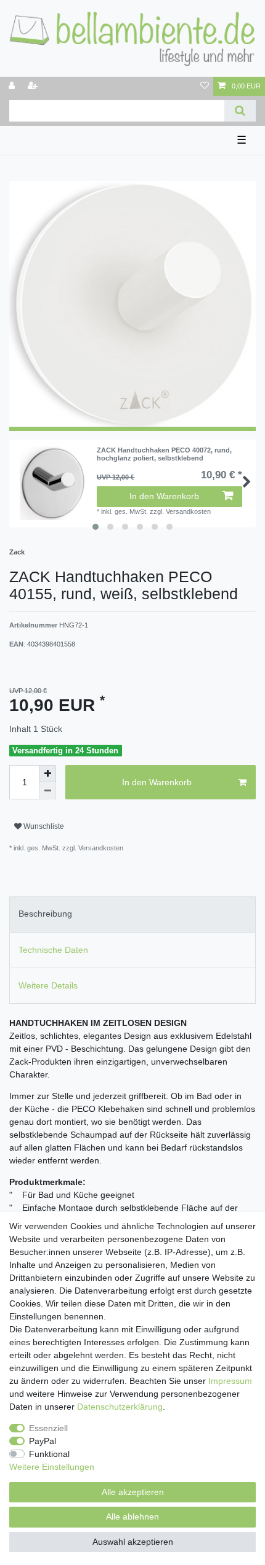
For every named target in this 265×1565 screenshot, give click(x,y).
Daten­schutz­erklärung (120, 1407)
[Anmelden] (13, 86)
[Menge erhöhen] (47, 773)
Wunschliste (43, 826)
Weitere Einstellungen (51, 1467)
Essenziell (48, 1428)
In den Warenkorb (164, 496)
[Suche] (240, 111)
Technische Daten (53, 950)
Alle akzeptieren (133, 1492)
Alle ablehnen (132, 1516)
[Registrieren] (33, 86)
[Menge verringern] (47, 790)
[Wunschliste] (204, 86)
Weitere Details (48, 985)
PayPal (42, 1441)
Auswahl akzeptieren (132, 1542)
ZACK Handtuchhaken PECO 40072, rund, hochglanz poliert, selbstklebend (164, 453)
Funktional (49, 1454)
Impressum (230, 1381)
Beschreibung (45, 913)
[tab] (132, 914)
